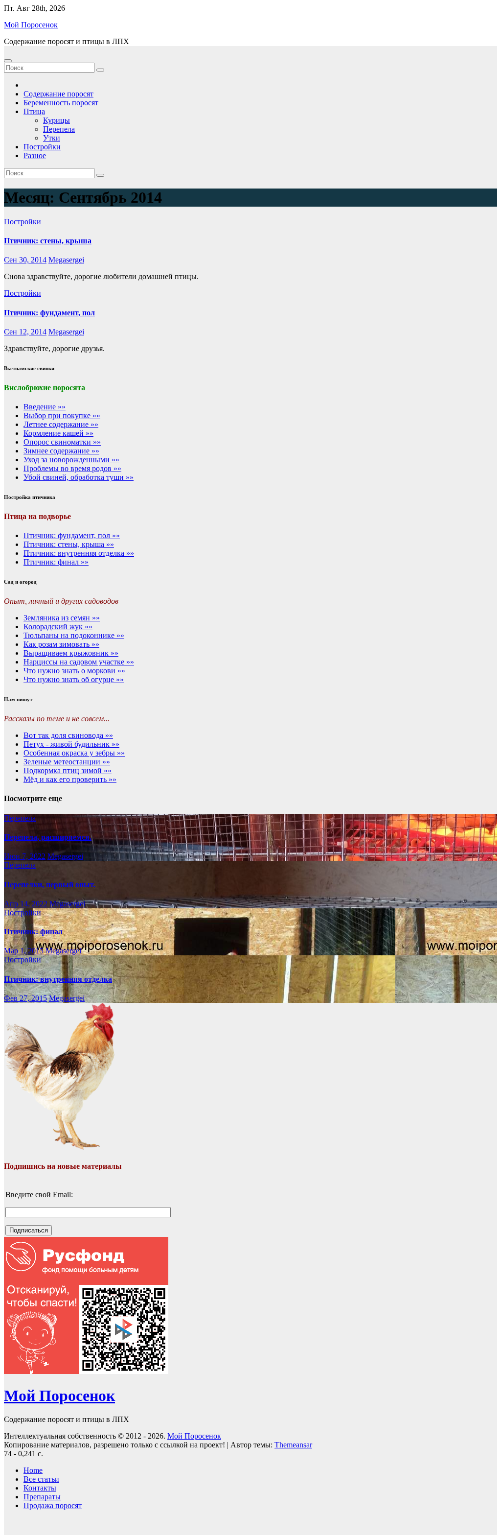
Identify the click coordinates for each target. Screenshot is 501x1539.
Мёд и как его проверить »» (69, 779)
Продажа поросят (52, 1505)
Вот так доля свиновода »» (68, 735)
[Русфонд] (86, 1371)
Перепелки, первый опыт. (49, 884)
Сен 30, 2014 (25, 260)
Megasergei (66, 260)
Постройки (42, 146)
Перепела (59, 129)
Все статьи (41, 1479)
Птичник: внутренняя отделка (58, 979)
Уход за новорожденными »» (71, 459)
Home (33, 1470)
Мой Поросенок (31, 25)
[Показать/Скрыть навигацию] (8, 60)
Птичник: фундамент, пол (49, 312)
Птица (34, 111)
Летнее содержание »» (60, 424)
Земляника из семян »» (61, 618)
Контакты (39, 1488)
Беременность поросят (60, 102)
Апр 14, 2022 (25, 904)
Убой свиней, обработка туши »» (78, 477)
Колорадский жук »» (57, 626)
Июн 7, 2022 (25, 856)
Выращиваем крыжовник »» (70, 653)
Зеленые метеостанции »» (66, 762)
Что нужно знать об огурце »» (73, 679)
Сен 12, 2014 (25, 332)
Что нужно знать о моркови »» (74, 670)
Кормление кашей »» (58, 433)
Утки (51, 138)
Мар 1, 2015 (24, 951)
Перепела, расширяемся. (47, 837)
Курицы (56, 120)
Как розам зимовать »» (61, 644)
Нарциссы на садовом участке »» (78, 662)
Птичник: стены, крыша (47, 241)
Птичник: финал (33, 931)
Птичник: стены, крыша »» (68, 544)
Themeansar (293, 1445)
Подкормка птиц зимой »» (67, 770)
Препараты (42, 1496)
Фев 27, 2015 (25, 998)
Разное (34, 155)
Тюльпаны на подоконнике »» (73, 635)
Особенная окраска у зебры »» (74, 753)
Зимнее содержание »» (61, 451)
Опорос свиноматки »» (62, 442)
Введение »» (44, 407)
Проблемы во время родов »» (72, 468)
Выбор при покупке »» (61, 415)
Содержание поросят (58, 94)
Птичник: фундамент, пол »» (71, 535)
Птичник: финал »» (56, 562)
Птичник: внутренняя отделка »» (78, 553)
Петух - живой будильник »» (71, 744)
